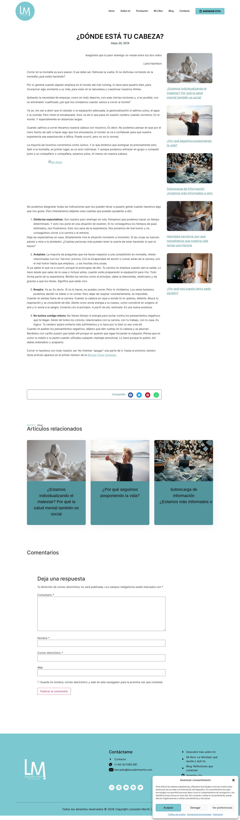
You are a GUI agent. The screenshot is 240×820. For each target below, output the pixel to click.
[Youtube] (126, 787)
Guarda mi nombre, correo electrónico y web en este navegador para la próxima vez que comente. (101, 682)
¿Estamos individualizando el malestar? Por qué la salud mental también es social (186, 93)
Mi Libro (158, 10)
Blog (171, 10)
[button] (233, 780)
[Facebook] (133, 787)
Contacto (185, 10)
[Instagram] (111, 787)
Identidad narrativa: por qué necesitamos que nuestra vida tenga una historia (187, 241)
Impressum (218, 814)
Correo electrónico (50, 652)
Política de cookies (177, 814)
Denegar (195, 807)
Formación (142, 10)
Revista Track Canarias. (102, 355)
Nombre (43, 638)
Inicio (112, 10)
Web (40, 667)
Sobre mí (125, 10)
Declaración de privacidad (199, 814)
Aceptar (168, 807)
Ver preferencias (222, 807)
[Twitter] (140, 787)
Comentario (45, 595)
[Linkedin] (119, 787)
